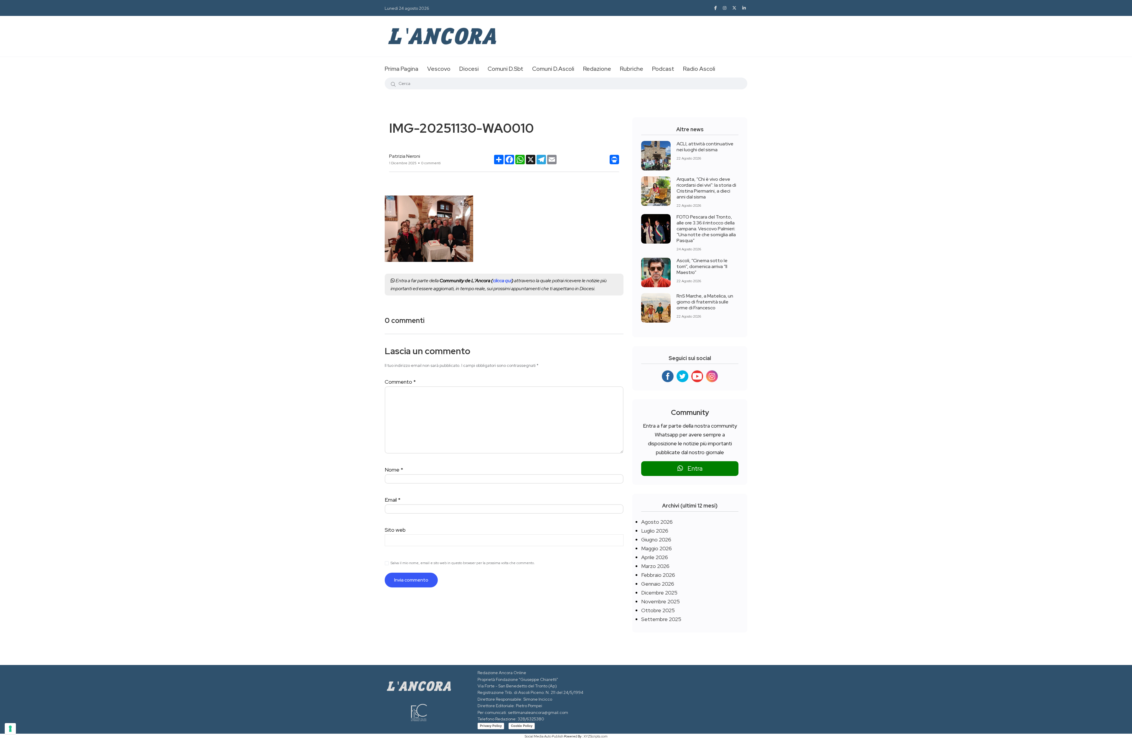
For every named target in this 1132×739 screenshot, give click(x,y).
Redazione (597, 69)
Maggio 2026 (656, 548)
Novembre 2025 (660, 601)
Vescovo (438, 69)
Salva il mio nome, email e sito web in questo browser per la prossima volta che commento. (463, 563)
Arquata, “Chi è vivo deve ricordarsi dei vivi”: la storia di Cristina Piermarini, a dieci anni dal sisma (706, 188)
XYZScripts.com (596, 736)
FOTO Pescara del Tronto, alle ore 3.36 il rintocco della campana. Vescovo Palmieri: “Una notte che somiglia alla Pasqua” (706, 229)
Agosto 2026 (657, 521)
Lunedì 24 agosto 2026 (407, 8)
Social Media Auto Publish (544, 736)
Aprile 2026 (654, 557)
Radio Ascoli (699, 69)
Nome (394, 469)
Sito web (395, 529)
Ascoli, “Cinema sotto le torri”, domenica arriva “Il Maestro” (702, 266)
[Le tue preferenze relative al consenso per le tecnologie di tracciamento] (10, 728)
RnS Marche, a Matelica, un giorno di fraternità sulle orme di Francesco (705, 302)
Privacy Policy (491, 726)
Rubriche (631, 69)
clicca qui (502, 280)
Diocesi (469, 69)
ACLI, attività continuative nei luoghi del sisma (705, 147)
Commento (400, 381)
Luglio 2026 (654, 530)
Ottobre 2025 (658, 610)
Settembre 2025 (661, 619)
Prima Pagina (401, 69)
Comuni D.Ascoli (553, 69)
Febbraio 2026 (658, 575)
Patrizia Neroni (404, 156)
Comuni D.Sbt (505, 69)
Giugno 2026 (656, 539)
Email (393, 499)
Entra (692, 468)
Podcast (663, 69)
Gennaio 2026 (657, 583)
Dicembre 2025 (659, 592)
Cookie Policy (521, 726)
